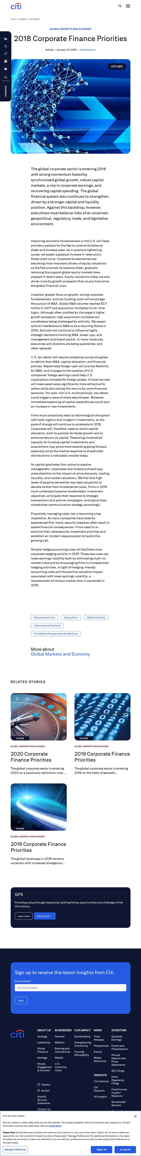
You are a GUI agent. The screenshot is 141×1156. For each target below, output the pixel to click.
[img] (120, 6)
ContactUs (5, 91)
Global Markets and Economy (70, 29)
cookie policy (55, 1126)
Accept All (125, 1149)
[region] (70, 1133)
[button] (5, 53)
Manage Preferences (15, 1149)
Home (13, 19)
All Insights (35, 19)
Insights (23, 19)
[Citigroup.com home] (18, 1034)
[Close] (135, 1116)
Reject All (101, 1149)
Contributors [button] (88, 49)
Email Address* (23, 981)
